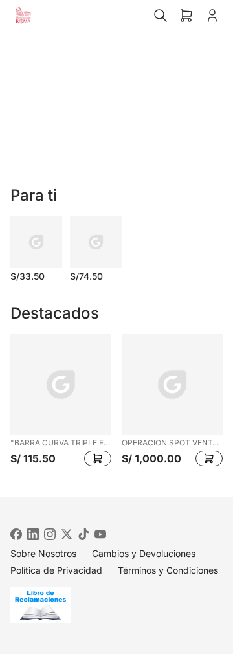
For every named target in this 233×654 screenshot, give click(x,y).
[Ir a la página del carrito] (186, 15)
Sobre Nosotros (43, 553)
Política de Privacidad (56, 570)
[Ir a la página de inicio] (23, 15)
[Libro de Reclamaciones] (116, 605)
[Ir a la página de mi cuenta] (212, 15)
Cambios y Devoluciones (143, 553)
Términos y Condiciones (168, 570)
